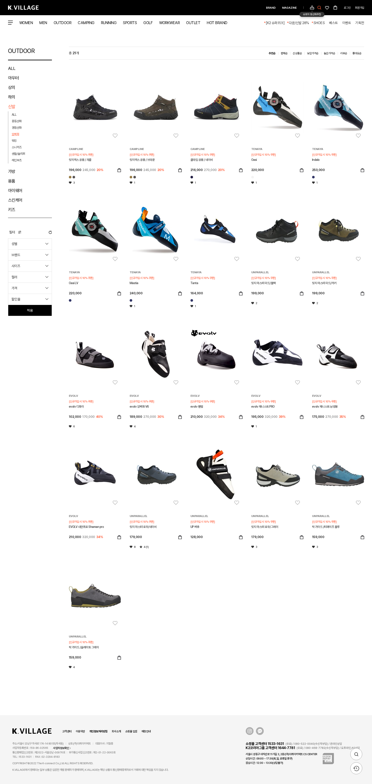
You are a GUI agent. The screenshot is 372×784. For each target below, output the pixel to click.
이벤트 (346, 23)
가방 (11, 171)
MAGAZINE (289, 7)
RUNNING (109, 22)
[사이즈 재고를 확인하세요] (119, 170)
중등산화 (17, 121)
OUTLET (193, 22)
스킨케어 (15, 200)
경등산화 (17, 127)
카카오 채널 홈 (260, 731)
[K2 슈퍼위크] (275, 23)
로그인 (347, 7)
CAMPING (86, 22)
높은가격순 (329, 53)
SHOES (319, 23)
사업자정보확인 (61, 748)
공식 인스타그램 (250, 731)
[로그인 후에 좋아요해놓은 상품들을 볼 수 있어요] (327, 7)
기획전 (359, 23)
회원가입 (359, 7)
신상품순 (297, 53)
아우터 (13, 77)
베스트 (333, 23)
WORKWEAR (169, 22)
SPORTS (130, 22)
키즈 (11, 209)
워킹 (14, 140)
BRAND (271, 7)
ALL (11, 68)
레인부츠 (17, 160)
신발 (11, 106)
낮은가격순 (313, 53)
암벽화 (15, 134)
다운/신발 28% (299, 23)
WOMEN (26, 22)
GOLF (148, 22)
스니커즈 (17, 147)
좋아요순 (357, 53)
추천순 (272, 53)
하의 (11, 97)
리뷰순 (343, 53)
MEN (43, 22)
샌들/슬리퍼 (18, 153)
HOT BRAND (217, 22)
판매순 (284, 53)
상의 (11, 87)
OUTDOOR (62, 22)
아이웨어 (15, 190)
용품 (11, 181)
